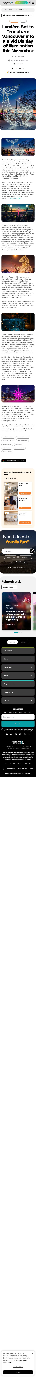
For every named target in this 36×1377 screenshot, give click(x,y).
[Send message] (32, 551)
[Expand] (31, 651)
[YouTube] (11, 734)
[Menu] (33, 3)
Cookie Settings (18, 1367)
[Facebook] (7, 734)
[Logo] (8, 3)
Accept (18, 1372)
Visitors (12, 642)
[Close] (32, 1353)
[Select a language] (3, 769)
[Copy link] (23, 68)
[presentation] (14, 21)
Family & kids (7, 10)
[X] (29, 734)
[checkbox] (2, 729)
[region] (18, 1363)
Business (23, 642)
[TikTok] (16, 734)
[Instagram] (25, 734)
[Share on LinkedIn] (19, 68)
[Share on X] (16, 68)
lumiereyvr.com (15, 198)
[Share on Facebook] (12, 68)
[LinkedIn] (20, 734)
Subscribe (18, 724)
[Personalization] (29, 2)
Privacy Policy (31, 731)
